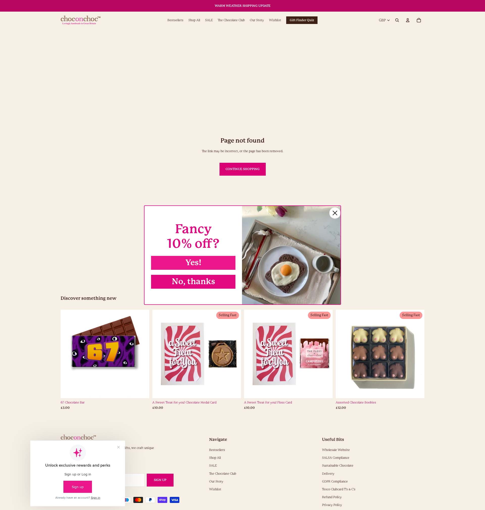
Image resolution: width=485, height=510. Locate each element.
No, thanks (193, 281)
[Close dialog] (335, 213)
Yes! (193, 262)
